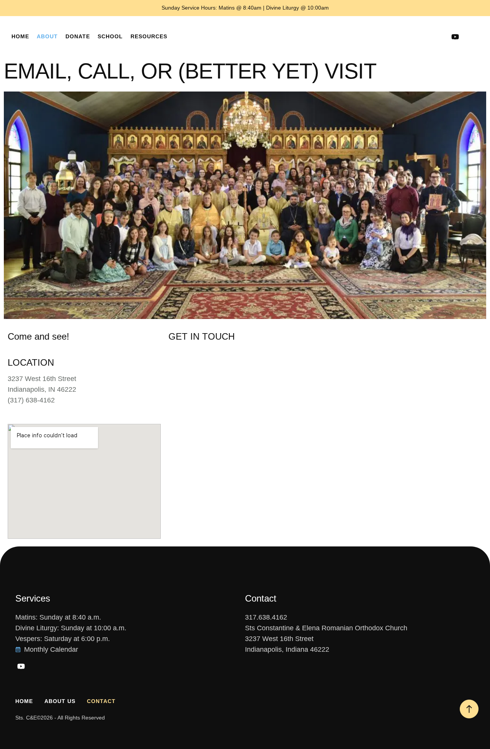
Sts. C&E (26, 718)
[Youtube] (455, 36)
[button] (470, 36)
